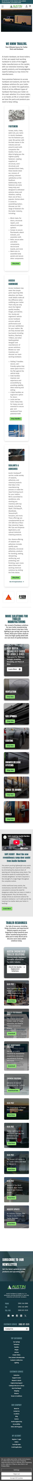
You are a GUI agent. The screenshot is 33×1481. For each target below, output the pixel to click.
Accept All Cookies (16, 1478)
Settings (16, 1470)
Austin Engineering (16, 1421)
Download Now (13, 1091)
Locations (16, 1414)
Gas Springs (16, 1342)
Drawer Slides (16, 1355)
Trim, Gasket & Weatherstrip (16, 1357)
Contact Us (9, 1329)
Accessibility (16, 1424)
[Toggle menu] (2, 6)
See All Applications (15, 582)
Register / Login (16, 1439)
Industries (16, 1375)
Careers (16, 1419)
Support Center (16, 1378)
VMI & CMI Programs (16, 1427)
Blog (16, 1416)
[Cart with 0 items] (30, 6)
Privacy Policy (5, 1466)
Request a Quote (16, 1380)
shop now (10, 770)
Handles (16, 1347)
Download (11, 1034)
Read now (11, 1143)
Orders (16, 1442)
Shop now (15, 263)
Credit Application (16, 1447)
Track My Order (16, 1444)
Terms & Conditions (16, 1396)
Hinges (17, 1350)
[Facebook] (9, 1316)
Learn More (12, 669)
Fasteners (16, 1344)
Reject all (16, 1474)
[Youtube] (13, 1316)
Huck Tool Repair (16, 1388)
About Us (16, 1408)
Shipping (16, 1391)
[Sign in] (26, 6)
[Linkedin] (21, 1316)
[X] (25, 1316)
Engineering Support (16, 1383)
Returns (16, 1393)
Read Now (11, 1001)
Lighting (16, 1363)
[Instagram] (17, 1316)
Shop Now (15, 578)
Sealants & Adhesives (16, 1360)
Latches (16, 1352)
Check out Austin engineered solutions (15, 969)
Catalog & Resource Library (16, 1385)
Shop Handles (15, 419)
